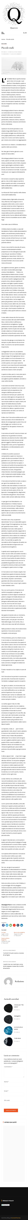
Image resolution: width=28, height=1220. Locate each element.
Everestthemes (16, 1218)
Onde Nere (17, 1038)
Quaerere (14, 28)
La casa (3, 932)
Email (6, 1091)
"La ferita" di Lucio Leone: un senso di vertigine (13, 954)
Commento (8, 1067)
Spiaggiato (17, 1016)
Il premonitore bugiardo (5, 939)
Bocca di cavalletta (19, 932)
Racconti (4, 43)
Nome (6, 1082)
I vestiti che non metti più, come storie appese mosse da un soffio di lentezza (13, 966)
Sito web (7, 1100)
